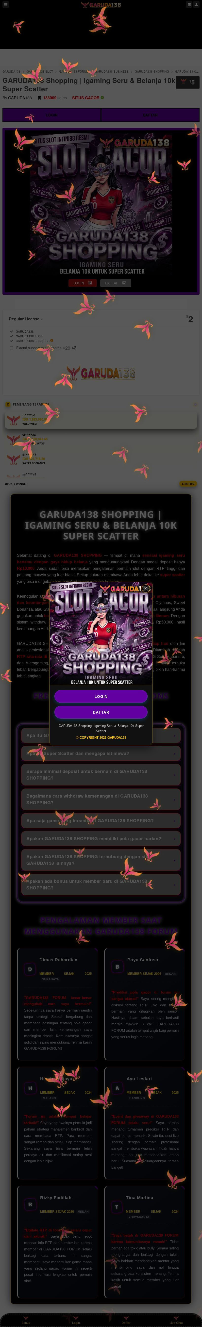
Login (101, 696)
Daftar (101, 712)
